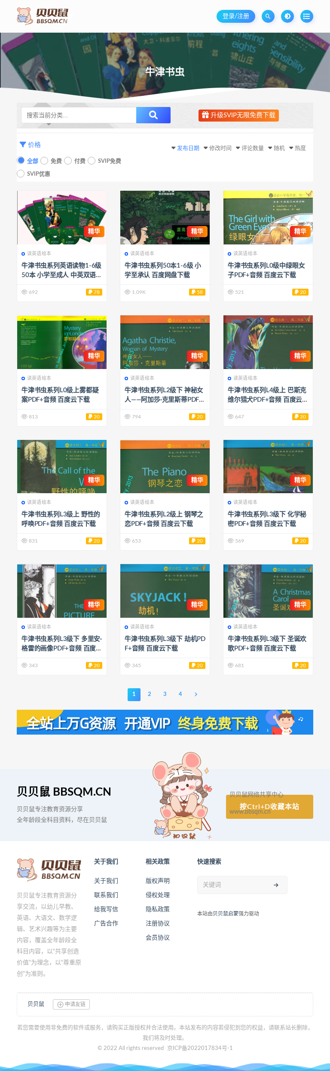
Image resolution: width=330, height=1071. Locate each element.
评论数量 (252, 148)
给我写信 (106, 909)
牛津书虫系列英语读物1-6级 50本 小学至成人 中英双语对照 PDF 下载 (61, 275)
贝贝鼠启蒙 (225, 913)
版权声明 (158, 881)
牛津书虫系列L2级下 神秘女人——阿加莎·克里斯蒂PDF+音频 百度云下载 (164, 399)
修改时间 (220, 148)
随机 (279, 148)
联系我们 (106, 895)
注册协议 (158, 924)
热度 (300, 148)
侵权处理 (158, 895)
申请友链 (75, 1004)
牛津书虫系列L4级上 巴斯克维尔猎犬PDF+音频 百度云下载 (268, 399)
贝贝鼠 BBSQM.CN (64, 792)
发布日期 (188, 148)
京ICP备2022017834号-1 (200, 1048)
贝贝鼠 (36, 1004)
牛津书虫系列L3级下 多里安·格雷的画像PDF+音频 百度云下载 (61, 648)
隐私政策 (158, 909)
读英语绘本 (39, 253)
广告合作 (106, 924)
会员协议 (158, 938)
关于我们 (106, 881)
